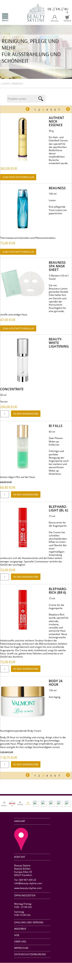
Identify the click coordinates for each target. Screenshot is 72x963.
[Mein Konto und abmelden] (54, 20)
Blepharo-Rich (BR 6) (58, 591)
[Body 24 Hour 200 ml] (22, 723)
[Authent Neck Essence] (22, 160)
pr (30, 109)
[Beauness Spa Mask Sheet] (22, 305)
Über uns (20, 941)
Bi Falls (55, 426)
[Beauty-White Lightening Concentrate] (22, 381)
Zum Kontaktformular (18, 177)
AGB (16, 935)
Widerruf (20, 928)
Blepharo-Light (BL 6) (58, 508)
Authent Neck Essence (56, 121)
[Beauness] (22, 230)
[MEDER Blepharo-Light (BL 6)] (22, 549)
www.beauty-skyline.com (28, 888)
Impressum (21, 948)
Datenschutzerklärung (30, 954)
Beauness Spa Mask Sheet (57, 266)
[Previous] (8, 803)
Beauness (57, 188)
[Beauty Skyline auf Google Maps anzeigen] (21, 849)
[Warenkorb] (67, 20)
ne (63, 109)
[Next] (63, 803)
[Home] (36, 23)
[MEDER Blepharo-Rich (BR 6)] (22, 631)
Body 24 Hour (55, 683)
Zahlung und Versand (28, 922)
